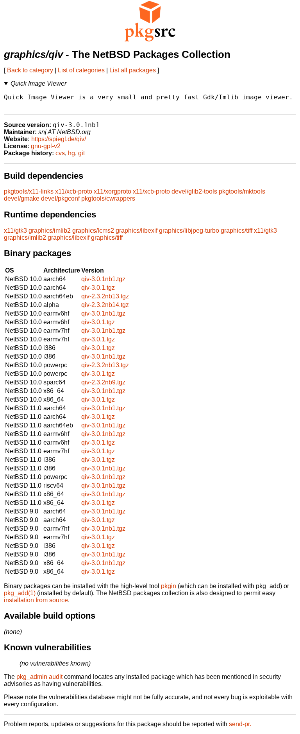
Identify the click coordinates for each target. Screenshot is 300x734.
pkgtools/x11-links (29, 191)
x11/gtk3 (15, 230)
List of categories (81, 70)
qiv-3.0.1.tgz (98, 287)
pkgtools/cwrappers (108, 198)
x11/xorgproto (112, 191)
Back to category (30, 70)
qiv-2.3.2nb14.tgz (105, 304)
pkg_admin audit (39, 676)
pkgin (168, 586)
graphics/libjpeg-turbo (189, 230)
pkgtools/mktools (242, 191)
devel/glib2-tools (194, 191)
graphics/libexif (136, 230)
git (81, 153)
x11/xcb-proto (73, 191)
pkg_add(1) (20, 593)
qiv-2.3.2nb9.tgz (103, 382)
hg (71, 153)
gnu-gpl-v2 (46, 146)
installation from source (36, 600)
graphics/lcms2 (93, 230)
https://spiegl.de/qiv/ (58, 139)
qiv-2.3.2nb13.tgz (105, 296)
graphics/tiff (236, 230)
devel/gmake (21, 198)
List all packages (132, 70)
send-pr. (240, 724)
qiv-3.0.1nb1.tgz (103, 279)
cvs (60, 153)
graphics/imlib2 (50, 230)
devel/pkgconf (60, 198)
